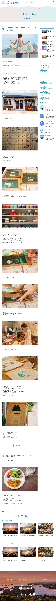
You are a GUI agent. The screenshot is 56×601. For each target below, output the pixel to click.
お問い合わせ (45, 579)
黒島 (41, 91)
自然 (41, 65)
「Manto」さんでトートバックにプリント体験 (47, 8)
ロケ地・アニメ (43, 69)
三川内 (42, 95)
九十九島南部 (43, 86)
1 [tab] (17, 306)
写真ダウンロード (10, 579)
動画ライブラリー (22, 579)
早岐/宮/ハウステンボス (45, 97)
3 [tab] (21, 306)
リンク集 (33, 579)
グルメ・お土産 (43, 71)
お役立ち (42, 74)
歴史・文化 (47, 65)
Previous (4, 295)
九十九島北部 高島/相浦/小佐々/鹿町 (47, 89)
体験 (4, 61)
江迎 (46, 91)
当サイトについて (22, 575)
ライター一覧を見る (47, 142)
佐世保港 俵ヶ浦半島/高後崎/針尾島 (47, 84)
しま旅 (46, 67)
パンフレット (45, 575)
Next (35, 295)
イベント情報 (50, 73)
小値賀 (47, 99)
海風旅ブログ (35, 8)
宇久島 (42, 99)
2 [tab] (19, 306)
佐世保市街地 (10, 61)
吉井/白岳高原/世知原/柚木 (45, 93)
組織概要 (11, 575)
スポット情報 (43, 73)
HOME (30, 8)
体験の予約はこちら (18, 445)
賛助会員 (33, 575)
